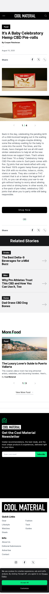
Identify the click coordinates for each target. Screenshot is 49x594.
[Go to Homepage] (25, 16)
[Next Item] (35, 125)
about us (6, 542)
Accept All (25, 583)
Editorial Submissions (11, 546)
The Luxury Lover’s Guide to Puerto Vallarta (24, 365)
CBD (24, 219)
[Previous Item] (14, 125)
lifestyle (6, 524)
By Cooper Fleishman (11, 42)
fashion (28, 520)
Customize (24, 588)
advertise (6, 550)
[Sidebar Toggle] (4, 16)
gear (4, 520)
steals (4, 532)
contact (5, 554)
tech (27, 524)
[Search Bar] (45, 15)
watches (6, 528)
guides (28, 528)
